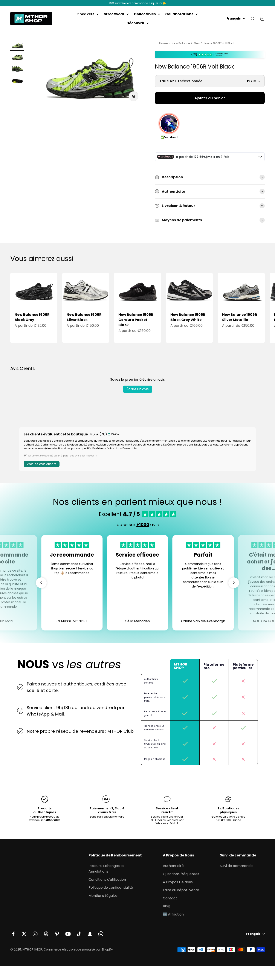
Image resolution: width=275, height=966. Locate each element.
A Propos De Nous (178, 882)
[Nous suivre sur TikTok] (79, 934)
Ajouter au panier (209, 98)
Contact (170, 898)
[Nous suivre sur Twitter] (24, 934)
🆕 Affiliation (173, 914)
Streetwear (114, 14)
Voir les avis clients (42, 464)
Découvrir (135, 23)
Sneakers (85, 14)
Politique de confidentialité (111, 887)
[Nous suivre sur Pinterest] (57, 934)
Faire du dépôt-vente (181, 890)
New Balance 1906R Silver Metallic (239, 317)
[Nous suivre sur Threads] (46, 934)
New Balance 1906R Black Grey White (187, 317)
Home (163, 43)
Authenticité (173, 865)
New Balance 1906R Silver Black (84, 317)
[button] (41, 582)
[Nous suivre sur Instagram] (35, 934)
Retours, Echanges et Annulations (106, 868)
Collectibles (145, 14)
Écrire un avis (138, 389)
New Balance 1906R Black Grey (32, 317)
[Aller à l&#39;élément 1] (17, 46)
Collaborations (179, 14)
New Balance (181, 43)
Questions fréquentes (181, 873)
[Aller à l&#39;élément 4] (17, 80)
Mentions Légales (103, 895)
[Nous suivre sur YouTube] (68, 934)
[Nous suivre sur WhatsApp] (101, 934)
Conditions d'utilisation (107, 879)
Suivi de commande (236, 865)
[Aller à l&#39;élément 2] (17, 57)
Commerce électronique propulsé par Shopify (78, 949)
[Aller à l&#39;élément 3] (17, 69)
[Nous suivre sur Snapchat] (90, 934)
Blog (166, 906)
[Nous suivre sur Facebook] (13, 934)
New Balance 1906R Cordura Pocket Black (135, 319)
